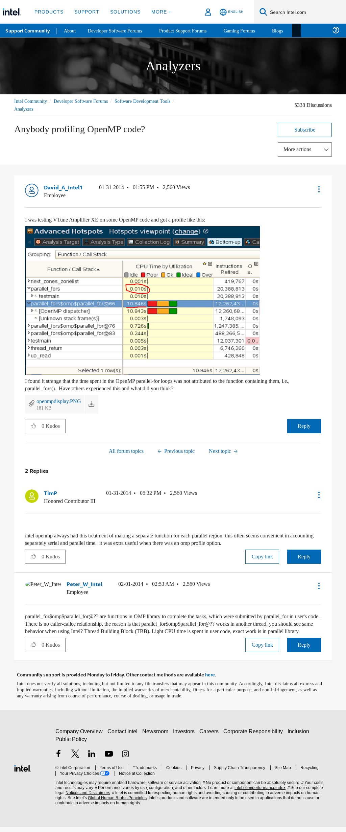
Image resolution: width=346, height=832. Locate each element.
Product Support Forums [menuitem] (191, 30)
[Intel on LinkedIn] (92, 760)
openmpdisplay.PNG (61, 400)
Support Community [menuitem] (27, 30)
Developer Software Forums (86, 101)
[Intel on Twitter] (75, 760)
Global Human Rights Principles (103, 803)
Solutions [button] (122, 11)
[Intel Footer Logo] (22, 773)
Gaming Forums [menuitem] (250, 30)
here (210, 680)
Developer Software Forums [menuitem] (118, 30)
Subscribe (305, 129)
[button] (318, 189)
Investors (185, 736)
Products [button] (48, 11)
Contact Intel (123, 736)
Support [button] (85, 11)
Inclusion (300, 736)
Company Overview (79, 736)
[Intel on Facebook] (58, 760)
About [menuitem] (70, 30)
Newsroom (157, 736)
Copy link (262, 555)
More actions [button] (299, 149)
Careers (210, 736)
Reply (304, 425)
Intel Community (31, 101)
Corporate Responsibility (254, 736)
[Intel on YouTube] (109, 760)
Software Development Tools (154, 101)
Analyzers (24, 108)
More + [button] (157, 11)
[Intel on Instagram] (125, 760)
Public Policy (70, 744)
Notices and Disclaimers (77, 798)
